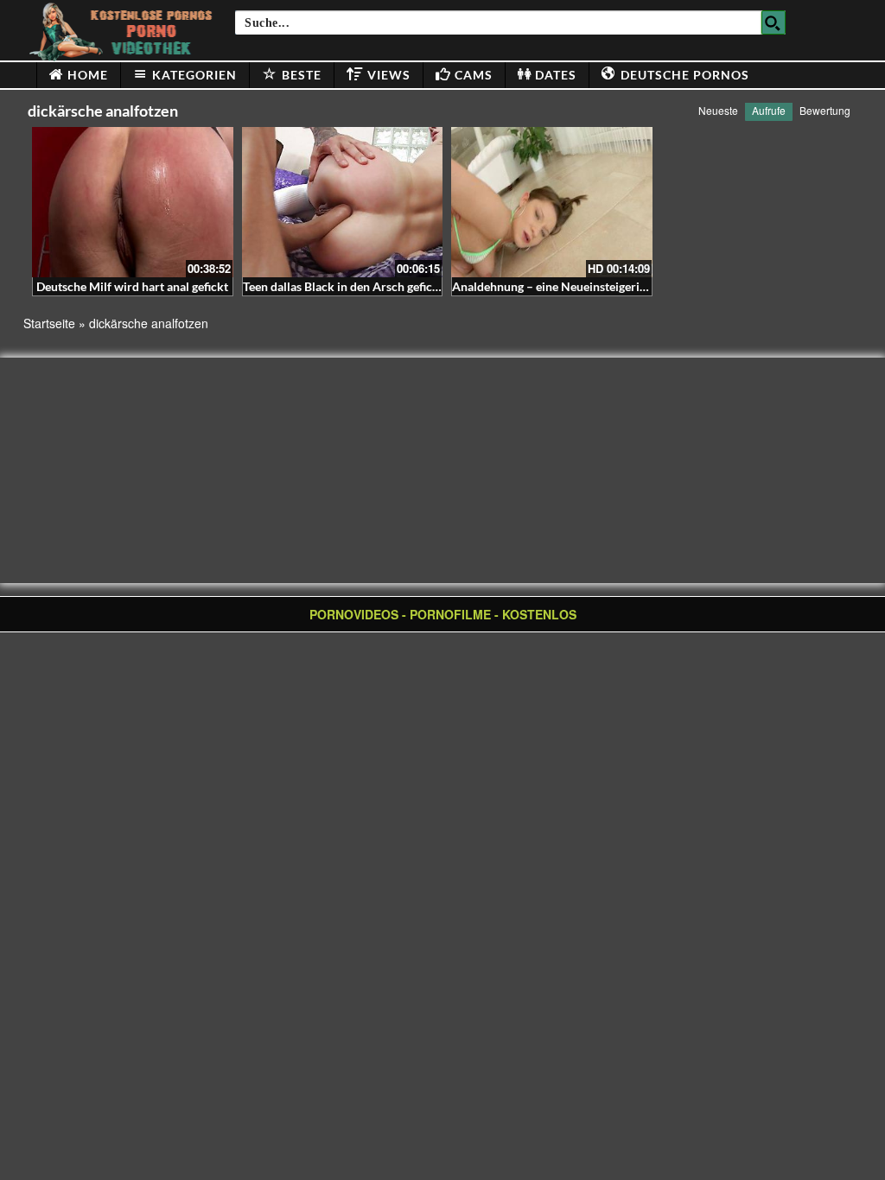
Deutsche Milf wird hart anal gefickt (132, 286)
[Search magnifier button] (773, 22)
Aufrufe (769, 110)
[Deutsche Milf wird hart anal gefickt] (132, 202)
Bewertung (824, 110)
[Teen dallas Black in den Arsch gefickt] (342, 202)
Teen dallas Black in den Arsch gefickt (343, 286)
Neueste (718, 110)
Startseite (49, 323)
